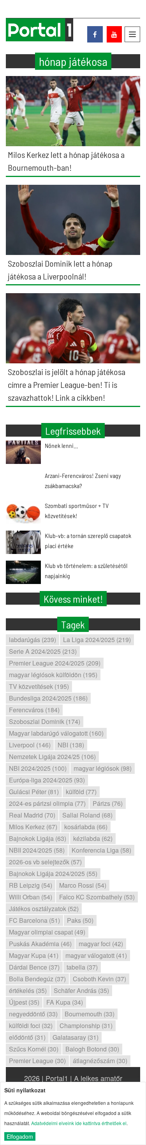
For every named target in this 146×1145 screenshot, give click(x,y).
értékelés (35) (28, 990)
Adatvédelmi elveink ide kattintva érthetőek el (79, 1123)
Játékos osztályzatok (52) (44, 908)
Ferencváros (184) (34, 709)
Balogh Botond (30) (92, 1048)
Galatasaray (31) (76, 1037)
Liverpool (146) (30, 744)
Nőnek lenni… (61, 445)
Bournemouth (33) (89, 1013)
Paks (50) (80, 920)
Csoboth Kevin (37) (99, 978)
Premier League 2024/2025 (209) (54, 662)
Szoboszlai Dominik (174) (44, 721)
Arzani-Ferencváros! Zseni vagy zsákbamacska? (83, 480)
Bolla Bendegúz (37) (37, 978)
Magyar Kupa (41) (33, 955)
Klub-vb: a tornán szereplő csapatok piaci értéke (88, 540)
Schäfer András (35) (81, 990)
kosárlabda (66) (85, 826)
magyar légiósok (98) (103, 768)
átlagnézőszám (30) (100, 1060)
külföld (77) (81, 791)
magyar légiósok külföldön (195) (53, 674)
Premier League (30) (37, 1060)
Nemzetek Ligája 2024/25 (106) (52, 756)
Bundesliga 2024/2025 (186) (48, 698)
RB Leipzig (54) (30, 885)
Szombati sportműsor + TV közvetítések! (77, 510)
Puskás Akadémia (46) (40, 943)
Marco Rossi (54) (82, 885)
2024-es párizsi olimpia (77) (47, 803)
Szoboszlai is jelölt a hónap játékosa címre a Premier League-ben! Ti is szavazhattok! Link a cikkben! (66, 384)
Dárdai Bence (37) (34, 967)
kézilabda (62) (93, 838)
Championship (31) (86, 1025)
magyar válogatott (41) (96, 955)
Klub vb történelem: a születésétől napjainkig (86, 570)
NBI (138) (71, 744)
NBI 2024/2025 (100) (38, 768)
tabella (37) (82, 967)
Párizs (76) (108, 803)
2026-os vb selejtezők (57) (45, 861)
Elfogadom (20, 1136)
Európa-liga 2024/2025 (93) (47, 779)
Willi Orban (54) (30, 896)
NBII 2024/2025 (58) (37, 850)
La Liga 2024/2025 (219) (97, 639)
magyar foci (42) (101, 943)
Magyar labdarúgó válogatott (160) (56, 733)
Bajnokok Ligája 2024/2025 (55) (53, 873)
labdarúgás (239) (32, 639)
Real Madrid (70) (32, 815)
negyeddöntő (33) (33, 1013)
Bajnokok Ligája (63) (37, 838)
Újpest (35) (24, 1002)
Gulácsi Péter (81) (34, 791)
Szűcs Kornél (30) (33, 1048)
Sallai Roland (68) (87, 815)
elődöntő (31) (27, 1037)
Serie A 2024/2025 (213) (43, 651)
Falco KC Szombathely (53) (97, 896)
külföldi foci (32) (31, 1025)
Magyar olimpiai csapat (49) (47, 931)
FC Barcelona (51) (34, 920)
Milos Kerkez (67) (33, 826)
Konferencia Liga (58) (101, 850)
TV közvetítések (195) (39, 686)
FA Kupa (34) (64, 1002)
